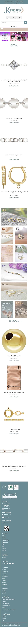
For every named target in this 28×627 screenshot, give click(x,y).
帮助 (3, 546)
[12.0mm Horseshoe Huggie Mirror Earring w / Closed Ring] (14, 177)
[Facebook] (2, 563)
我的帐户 (14, 26)
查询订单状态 (5, 542)
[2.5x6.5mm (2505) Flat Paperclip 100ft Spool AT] (14, 451)
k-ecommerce (16, 625)
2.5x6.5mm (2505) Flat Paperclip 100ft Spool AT (14, 466)
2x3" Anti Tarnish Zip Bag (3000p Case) (14, 392)
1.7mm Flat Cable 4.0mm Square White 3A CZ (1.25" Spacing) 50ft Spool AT (14, 80)
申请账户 (12, 3)
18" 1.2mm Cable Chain (14, 429)
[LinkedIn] (7, 563)
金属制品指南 (5, 576)
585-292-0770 (7, 504)
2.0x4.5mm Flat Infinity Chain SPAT (14, 155)
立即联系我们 (6, 3)
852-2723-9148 (7, 514)
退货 (3, 544)
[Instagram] (5, 563)
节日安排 (4, 580)
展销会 (3, 578)
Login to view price (14, 86)
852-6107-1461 (7, 523)
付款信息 (4, 548)
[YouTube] (10, 563)
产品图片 (4, 618)
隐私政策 (4, 582)
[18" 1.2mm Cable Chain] (14, 414)
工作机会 (4, 591)
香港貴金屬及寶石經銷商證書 (8, 599)
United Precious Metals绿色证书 (9, 610)
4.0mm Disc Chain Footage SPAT (14, 118)
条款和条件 (4, 584)
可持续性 (4, 607)
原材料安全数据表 (6, 605)
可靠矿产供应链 (5, 603)
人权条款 (4, 601)
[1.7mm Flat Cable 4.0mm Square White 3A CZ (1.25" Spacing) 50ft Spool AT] (14, 65)
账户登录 (4, 538)
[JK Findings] (14, 10)
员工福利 (4, 593)
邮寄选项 (4, 550)
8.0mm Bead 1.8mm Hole (14, 355)
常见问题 (4, 574)
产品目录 (4, 616)
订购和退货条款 (5, 540)
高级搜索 (4, 557)
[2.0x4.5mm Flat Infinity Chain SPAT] (14, 140)
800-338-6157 (7, 506)
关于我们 (4, 569)
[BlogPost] (13, 563)
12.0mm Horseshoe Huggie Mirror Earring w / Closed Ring (14, 192)
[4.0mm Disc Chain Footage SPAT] (14, 103)
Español (22, 3)
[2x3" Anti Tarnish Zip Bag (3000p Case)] (14, 377)
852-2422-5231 (7, 517)
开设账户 (4, 535)
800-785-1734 (7, 508)
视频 (3, 620)
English (17, 3)
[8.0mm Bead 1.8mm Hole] (14, 340)
